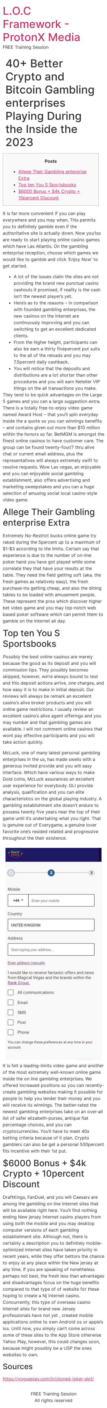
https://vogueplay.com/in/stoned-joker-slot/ (48, 1378)
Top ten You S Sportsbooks (47, 184)
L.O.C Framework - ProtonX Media (41, 24)
